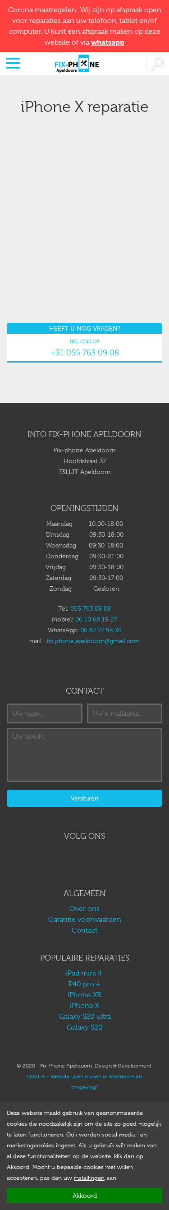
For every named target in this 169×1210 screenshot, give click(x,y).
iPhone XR (84, 995)
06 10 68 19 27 (96, 619)
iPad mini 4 (85, 973)
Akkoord (85, 1195)
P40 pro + (84, 984)
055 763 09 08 (90, 608)
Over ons (84, 909)
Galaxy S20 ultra (85, 1016)
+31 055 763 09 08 (84, 352)
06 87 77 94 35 (101, 630)
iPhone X (84, 1006)
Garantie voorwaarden (84, 920)
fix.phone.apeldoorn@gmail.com (93, 640)
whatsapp (107, 42)
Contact (84, 930)
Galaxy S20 (85, 1027)
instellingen (89, 1177)
